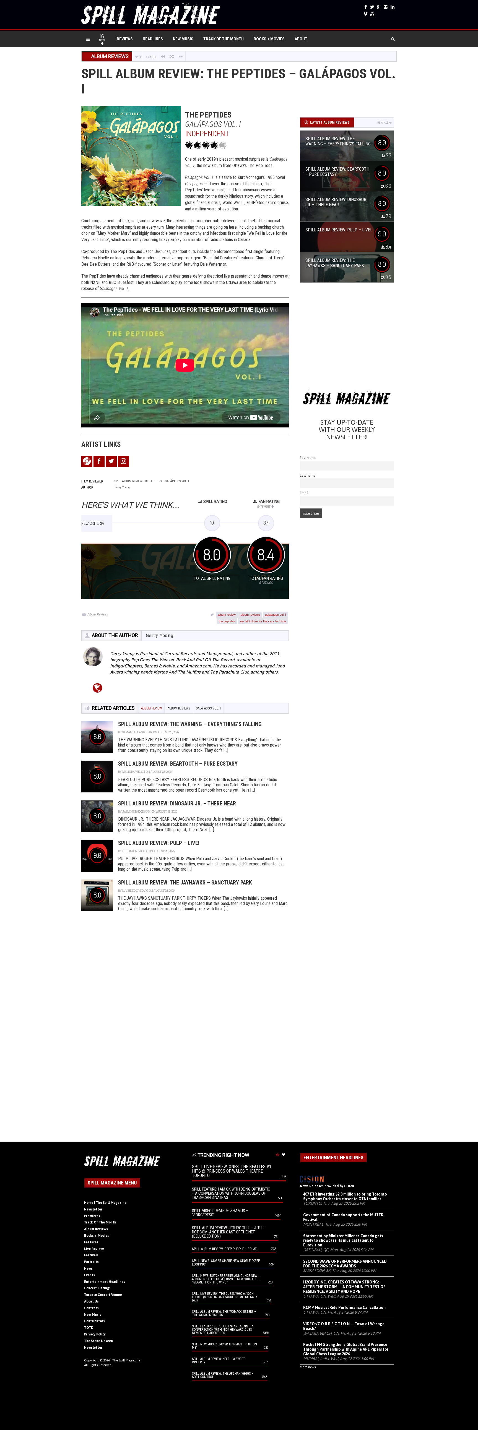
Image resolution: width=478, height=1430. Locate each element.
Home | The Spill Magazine (105, 1203)
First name (308, 458)
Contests (91, 1308)
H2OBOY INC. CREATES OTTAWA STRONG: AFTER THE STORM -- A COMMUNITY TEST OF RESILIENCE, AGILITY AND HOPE (344, 1287)
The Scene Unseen (98, 1341)
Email (304, 493)
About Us (91, 1301)
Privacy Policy (95, 1334)
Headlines (153, 38)
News (88, 1268)
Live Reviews (94, 1249)
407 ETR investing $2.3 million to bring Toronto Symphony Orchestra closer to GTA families (345, 1196)
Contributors (94, 1321)
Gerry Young (159, 635)
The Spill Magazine (126, 1360)
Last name (308, 475)
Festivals (91, 1255)
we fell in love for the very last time (263, 621)
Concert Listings (97, 1288)
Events (89, 1275)
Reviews (125, 38)
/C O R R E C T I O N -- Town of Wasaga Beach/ (344, 1326)
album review (227, 614)
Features (91, 1242)
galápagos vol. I (275, 614)
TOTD (88, 1328)
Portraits (91, 1262)
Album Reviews (97, 614)
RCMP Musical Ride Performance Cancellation (344, 1307)
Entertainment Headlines (104, 1282)
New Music (183, 38)
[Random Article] (171, 56)
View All (382, 122)
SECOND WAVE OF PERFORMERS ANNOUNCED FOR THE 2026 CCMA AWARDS (345, 1263)
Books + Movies (269, 38)
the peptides (227, 621)
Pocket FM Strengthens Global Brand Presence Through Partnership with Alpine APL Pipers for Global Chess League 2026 (345, 1349)
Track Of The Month (223, 38)
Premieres (92, 1216)
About (301, 38)
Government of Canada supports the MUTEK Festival (343, 1217)
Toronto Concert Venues (103, 1295)
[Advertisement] (347, 337)
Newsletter (93, 1209)
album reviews (250, 614)
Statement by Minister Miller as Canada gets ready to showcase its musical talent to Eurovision (343, 1241)
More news (308, 1367)
